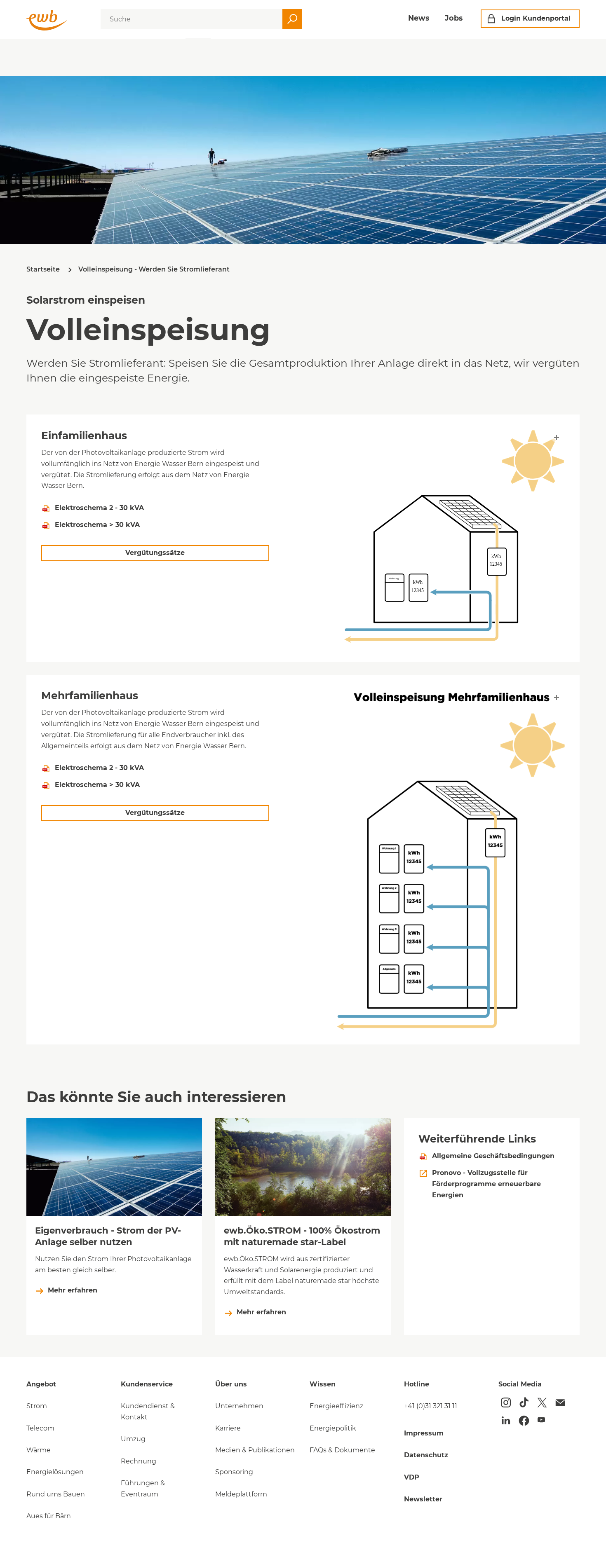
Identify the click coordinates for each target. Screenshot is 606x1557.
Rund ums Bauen (55, 1494)
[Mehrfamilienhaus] (451, 859)
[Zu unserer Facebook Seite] (524, 1420)
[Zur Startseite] (47, 20)
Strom (36, 1406)
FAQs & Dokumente (342, 1450)
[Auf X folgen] (542, 1402)
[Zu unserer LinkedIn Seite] (505, 1420)
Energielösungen (55, 1472)
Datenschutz (426, 1455)
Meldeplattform (241, 1494)
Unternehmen (239, 1406)
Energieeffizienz (336, 1406)
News (418, 18)
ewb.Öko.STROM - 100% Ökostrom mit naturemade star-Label (302, 1236)
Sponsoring (234, 1472)
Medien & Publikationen (255, 1450)
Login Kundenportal (536, 18)
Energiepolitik (333, 1428)
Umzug (133, 1439)
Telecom (40, 1428)
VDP (411, 1477)
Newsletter (423, 1499)
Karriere (228, 1428)
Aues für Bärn (48, 1516)
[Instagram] (505, 1402)
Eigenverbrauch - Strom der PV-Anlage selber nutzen (108, 1236)
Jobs (454, 18)
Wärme (38, 1450)
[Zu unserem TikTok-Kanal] (524, 1402)
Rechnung (138, 1461)
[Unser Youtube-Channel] (541, 1419)
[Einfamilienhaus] (451, 538)
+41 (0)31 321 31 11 (430, 1406)
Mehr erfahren (72, 1290)
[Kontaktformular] (560, 1402)
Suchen (292, 19)
